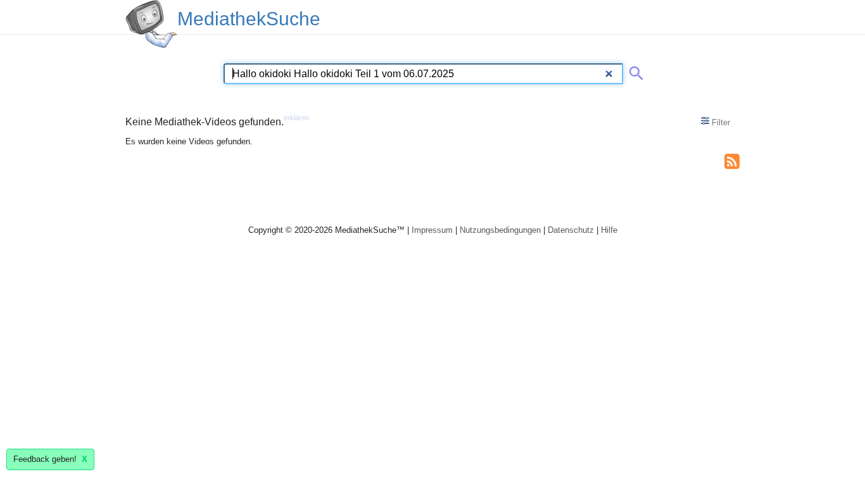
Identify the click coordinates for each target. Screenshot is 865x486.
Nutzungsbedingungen (500, 230)
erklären (296, 118)
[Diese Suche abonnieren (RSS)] (732, 160)
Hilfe (609, 230)
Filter (719, 122)
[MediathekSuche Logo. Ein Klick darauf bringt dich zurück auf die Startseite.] (151, 24)
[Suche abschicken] (633, 70)
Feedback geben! (50, 459)
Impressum (432, 230)
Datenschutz (571, 230)
